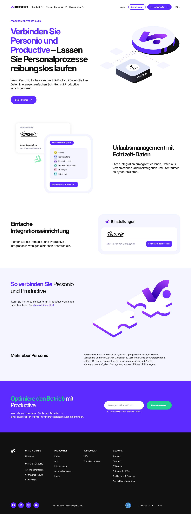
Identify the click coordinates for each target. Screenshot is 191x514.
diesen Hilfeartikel (43, 305)
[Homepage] (19, 7)
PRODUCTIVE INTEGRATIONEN (26, 21)
